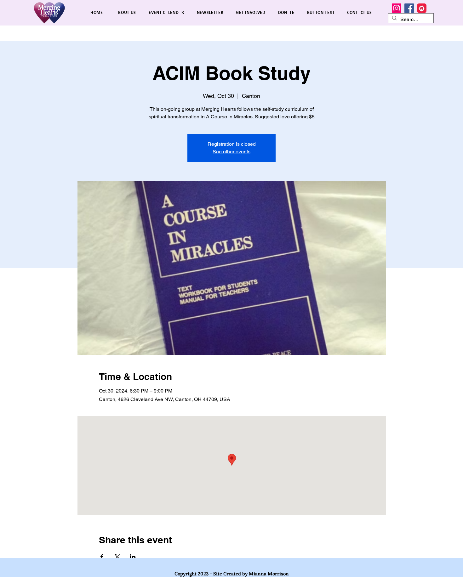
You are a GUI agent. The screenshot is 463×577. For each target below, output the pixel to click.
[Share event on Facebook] (102, 556)
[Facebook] (409, 8)
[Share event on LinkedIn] (133, 556)
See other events (231, 152)
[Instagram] (396, 8)
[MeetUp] (421, 8)
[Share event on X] (117, 556)
